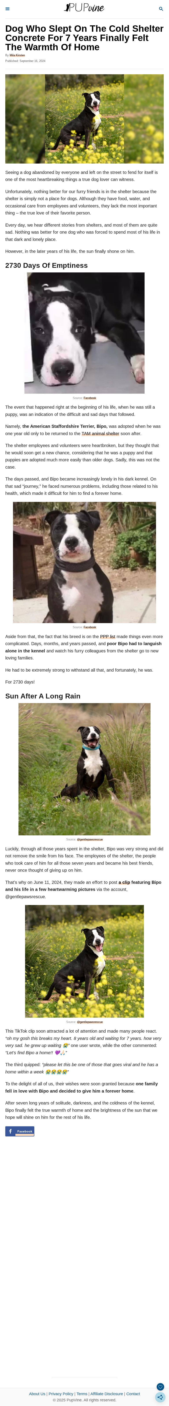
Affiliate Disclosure (106, 1394)
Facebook (90, 398)
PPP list (107, 636)
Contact (133, 1394)
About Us (37, 1394)
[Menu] (7, 9)
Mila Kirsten (17, 55)
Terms (82, 1394)
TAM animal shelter (100, 433)
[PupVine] (84, 9)
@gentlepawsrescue (90, 839)
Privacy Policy (61, 1394)
